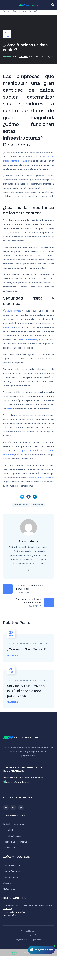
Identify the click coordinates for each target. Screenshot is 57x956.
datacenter (38, 504)
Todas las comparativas (14, 824)
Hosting (7, 56)
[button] (52, 4)
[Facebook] (21, 807)
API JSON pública (10, 915)
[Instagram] (13, 807)
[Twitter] (6, 807)
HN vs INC (8, 830)
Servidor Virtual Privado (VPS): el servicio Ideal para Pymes (26, 691)
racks (10, 408)
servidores (8, 327)
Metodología (9, 889)
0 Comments (37, 56)
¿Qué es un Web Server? (26, 649)
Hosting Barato (10, 877)
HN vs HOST (9, 847)
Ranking (6, 11)
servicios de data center (39, 477)
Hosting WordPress (12, 865)
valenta (23, 56)
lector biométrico (27, 339)
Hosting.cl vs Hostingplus (15, 841)
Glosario (7, 883)
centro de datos (21, 504)
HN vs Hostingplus (12, 836)
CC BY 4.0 (7, 908)
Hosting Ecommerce (12, 871)
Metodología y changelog (14, 912)
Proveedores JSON (28, 952)
